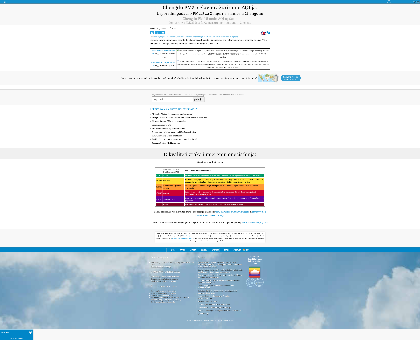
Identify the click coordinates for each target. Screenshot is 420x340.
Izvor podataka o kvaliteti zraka (163, 291)
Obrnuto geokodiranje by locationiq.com (214, 304)
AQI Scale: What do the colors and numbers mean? (172, 114)
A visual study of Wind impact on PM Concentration (174, 132)
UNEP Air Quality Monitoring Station (167, 136)
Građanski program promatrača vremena (214, 285)
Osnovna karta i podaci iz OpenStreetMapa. (214, 307)
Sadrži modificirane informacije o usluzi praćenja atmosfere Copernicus (217, 292)
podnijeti (198, 99)
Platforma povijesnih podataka (163, 302)
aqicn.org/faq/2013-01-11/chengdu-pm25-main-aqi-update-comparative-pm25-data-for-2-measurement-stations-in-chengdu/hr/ (196, 37)
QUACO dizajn (203, 313)
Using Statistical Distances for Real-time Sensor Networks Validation (179, 117)
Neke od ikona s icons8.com (208, 301)
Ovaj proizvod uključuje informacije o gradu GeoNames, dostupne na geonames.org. (220, 276)
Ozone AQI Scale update (161, 125)
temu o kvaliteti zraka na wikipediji (232, 211)
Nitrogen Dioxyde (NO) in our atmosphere (169, 121)
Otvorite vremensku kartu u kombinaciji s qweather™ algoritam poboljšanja (219, 281)
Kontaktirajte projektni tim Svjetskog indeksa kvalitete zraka (172, 263)
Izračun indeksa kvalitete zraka (163, 293)
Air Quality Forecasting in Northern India (168, 128)
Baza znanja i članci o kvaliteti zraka (165, 277)
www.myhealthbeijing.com (255, 222)
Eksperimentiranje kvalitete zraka (164, 279)
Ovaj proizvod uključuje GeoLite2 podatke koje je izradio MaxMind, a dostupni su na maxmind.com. (220, 271)
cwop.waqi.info (204, 288)
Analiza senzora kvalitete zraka (163, 281)
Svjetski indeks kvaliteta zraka (182, 238)
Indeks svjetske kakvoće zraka (193, 236)
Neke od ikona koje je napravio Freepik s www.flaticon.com (214, 297)
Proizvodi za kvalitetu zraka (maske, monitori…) (170, 297)
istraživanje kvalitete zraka (165, 271)
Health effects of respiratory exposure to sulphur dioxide (175, 139)
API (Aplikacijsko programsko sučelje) (166, 300)
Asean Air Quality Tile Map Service (166, 143)
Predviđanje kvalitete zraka (161, 295)
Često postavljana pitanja (164, 286)
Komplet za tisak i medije (161, 267)
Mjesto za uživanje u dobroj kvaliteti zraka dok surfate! (219, 310)
